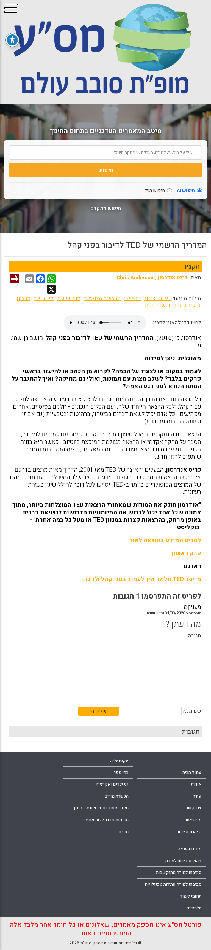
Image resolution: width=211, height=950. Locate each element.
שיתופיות (155, 305)
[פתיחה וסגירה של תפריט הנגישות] (12, 40)
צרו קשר (193, 808)
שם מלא (192, 711)
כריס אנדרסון (172, 277)
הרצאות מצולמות (102, 298)
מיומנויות (44, 298)
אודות (196, 784)
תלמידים (193, 908)
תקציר (192, 266)
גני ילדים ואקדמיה (112, 784)
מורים (123, 831)
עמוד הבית (191, 772)
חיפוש (105, 170)
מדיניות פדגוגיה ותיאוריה (107, 820)
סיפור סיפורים (184, 305)
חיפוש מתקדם (105, 208)
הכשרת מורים (116, 796)
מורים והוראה (189, 849)
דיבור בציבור (157, 298)
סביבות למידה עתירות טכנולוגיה (173, 884)
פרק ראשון (186, 553)
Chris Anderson (135, 277)
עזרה (197, 796)
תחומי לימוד (190, 896)
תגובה (194, 636)
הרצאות (132, 298)
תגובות (191, 731)
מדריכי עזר (68, 298)
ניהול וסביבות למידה (183, 860)
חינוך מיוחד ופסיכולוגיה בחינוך (101, 808)
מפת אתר (193, 820)
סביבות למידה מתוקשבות (178, 872)
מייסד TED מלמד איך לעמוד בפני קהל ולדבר (142, 579)
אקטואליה (119, 760)
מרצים (23, 298)
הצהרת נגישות (188, 831)
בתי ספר (121, 772)
